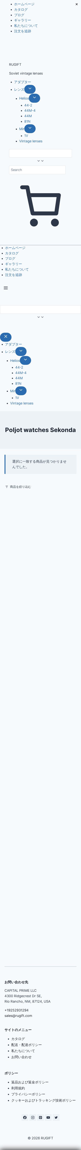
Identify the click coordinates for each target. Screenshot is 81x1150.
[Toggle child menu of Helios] (34, 98)
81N (27, 121)
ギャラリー (22, 20)
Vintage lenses (30, 141)
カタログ (21, 9)
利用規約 (18, 1088)
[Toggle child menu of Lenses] (30, 89)
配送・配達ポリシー (26, 1045)
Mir (21, 129)
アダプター (22, 82)
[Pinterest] (40, 1117)
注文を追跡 (22, 31)
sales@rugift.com (18, 1016)
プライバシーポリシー (28, 1094)
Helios (24, 98)
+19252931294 (17, 1010)
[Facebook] (24, 1117)
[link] (1, 327)
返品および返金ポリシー (30, 1082)
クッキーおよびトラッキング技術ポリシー (43, 1100)
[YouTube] (48, 1117)
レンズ (19, 89)
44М (28, 116)
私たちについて (26, 26)
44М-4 (30, 110)
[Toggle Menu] (5, 288)
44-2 (28, 105)
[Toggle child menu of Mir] (30, 128)
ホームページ (24, 4)
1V (26, 136)
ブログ (19, 15)
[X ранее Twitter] (56, 1117)
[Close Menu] (5, 337)
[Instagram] (32, 1117)
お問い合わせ (21, 1057)
